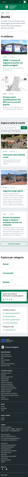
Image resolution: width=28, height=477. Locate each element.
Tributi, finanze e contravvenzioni (10, 395)
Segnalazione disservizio (7, 447)
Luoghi (3, 418)
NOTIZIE (5, 57)
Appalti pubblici (5, 378)
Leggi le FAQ (4, 443)
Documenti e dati (5, 365)
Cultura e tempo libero (7, 384)
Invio (24, 128)
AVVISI (5, 94)
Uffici (2, 358)
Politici (3, 362)
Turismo (3, 397)
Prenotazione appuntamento (8, 445)
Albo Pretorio (4, 458)
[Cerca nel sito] (24, 7)
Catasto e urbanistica (6, 382)
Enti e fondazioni (5, 360)
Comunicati (4, 408)
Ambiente (3, 375)
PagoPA (3, 462)
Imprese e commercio (6, 390)
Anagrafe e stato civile (7, 377)
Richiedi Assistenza (6, 449)
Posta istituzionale (6, 460)
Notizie (3, 406)
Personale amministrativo (8, 363)
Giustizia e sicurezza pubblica (8, 388)
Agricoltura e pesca (6, 373)
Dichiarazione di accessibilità (8, 456)
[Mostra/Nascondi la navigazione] (2, 7)
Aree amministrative (6, 356)
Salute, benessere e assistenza (9, 393)
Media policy (4, 475)
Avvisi (2, 410)
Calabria (4, 2)
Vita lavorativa (5, 399)
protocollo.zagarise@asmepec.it (12, 438)
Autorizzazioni (4, 380)
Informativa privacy (6, 452)
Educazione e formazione (7, 386)
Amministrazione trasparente (8, 450)
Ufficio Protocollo (5, 434)
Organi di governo (5, 354)
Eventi (2, 419)
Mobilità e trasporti (6, 391)
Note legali (4, 454)
